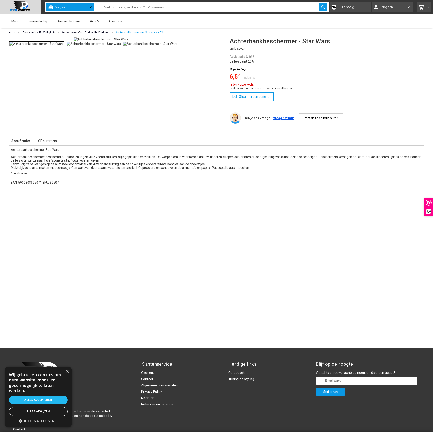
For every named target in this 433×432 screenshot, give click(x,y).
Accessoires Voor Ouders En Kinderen (85, 32)
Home (12, 32)
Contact (147, 379)
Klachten (147, 398)
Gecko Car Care (69, 21)
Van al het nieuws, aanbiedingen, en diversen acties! (355, 372)
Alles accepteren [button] (38, 400)
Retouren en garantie (157, 404)
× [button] (67, 371)
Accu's (94, 21)
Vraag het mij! (283, 118)
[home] (20, 7)
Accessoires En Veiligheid (39, 32)
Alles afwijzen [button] (38, 411)
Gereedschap (38, 21)
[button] (38, 421)
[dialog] (38, 397)
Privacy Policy (151, 391)
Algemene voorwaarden (159, 385)
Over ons (115, 21)
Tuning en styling (241, 379)
